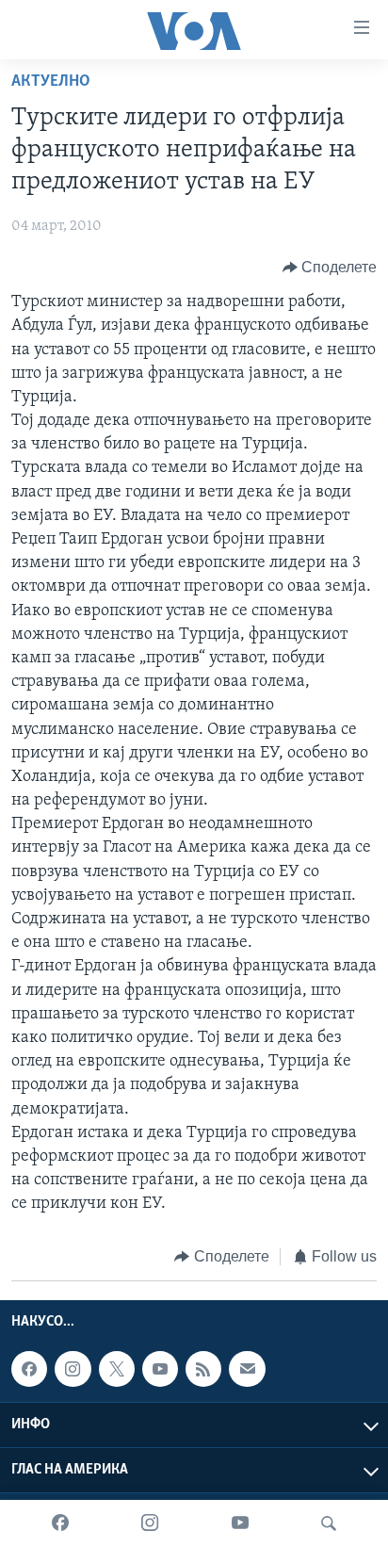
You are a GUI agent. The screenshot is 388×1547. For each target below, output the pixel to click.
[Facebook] (60, 1523)
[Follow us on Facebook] (29, 1369)
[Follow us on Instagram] (72, 1369)
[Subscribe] (247, 1369)
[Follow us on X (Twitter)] (117, 1369)
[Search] (328, 1523)
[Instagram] (150, 1523)
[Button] (330, 267)
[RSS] (203, 1369)
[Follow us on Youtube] (160, 1369)
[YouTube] (240, 1523)
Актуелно (50, 81)
